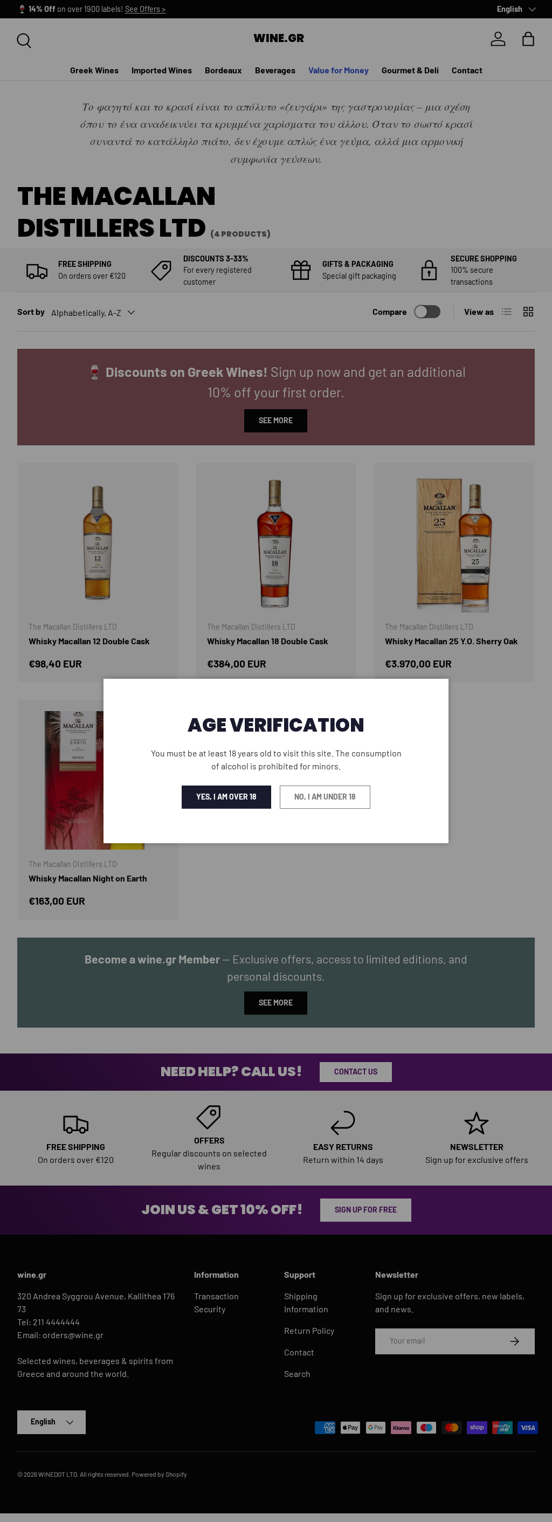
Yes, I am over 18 (226, 796)
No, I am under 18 (325, 796)
